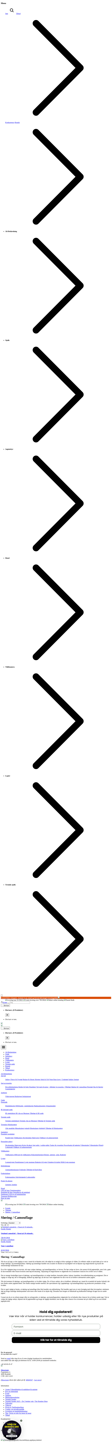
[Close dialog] (85, 707)
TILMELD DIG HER (72, 731)
